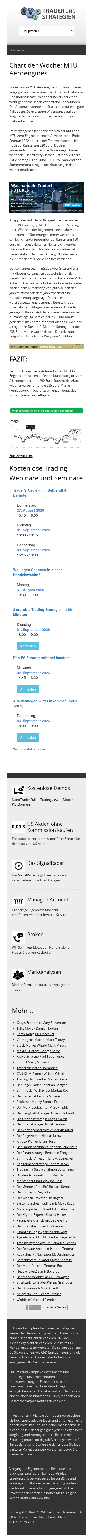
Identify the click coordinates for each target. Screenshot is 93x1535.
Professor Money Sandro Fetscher (42, 1101)
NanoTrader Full (24, 799)
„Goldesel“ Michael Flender (36, 1299)
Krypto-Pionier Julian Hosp (36, 1141)
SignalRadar (26, 875)
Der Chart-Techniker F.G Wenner (40, 1226)
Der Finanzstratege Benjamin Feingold (44, 1152)
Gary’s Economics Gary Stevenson (41, 1022)
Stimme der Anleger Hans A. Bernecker (45, 1158)
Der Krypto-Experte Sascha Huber (41, 1214)
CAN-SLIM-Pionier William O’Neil (40, 1073)
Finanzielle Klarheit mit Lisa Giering (42, 1220)
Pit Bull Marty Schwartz (34, 1062)
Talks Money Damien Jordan (37, 1028)
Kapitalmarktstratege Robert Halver (43, 1164)
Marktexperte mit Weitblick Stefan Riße (45, 1209)
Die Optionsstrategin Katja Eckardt (42, 1119)
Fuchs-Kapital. (41, 395)
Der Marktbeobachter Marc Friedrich (43, 1107)
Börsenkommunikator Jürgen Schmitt (44, 1260)
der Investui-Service (51, 914)
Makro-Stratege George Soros (38, 1051)
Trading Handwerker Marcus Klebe (42, 1079)
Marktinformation (25, 984)
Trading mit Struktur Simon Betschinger (46, 1169)
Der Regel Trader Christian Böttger (42, 1085)
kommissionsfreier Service (55, 838)
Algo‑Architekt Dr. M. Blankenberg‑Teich (46, 1237)
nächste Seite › (55, 1307)
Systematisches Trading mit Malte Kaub (46, 1203)
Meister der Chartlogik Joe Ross (39, 1181)
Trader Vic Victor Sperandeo (37, 1068)
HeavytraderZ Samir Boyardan (39, 1271)
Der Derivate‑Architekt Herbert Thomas (45, 1248)
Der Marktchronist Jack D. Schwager (43, 1277)
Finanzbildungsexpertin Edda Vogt (42, 1232)
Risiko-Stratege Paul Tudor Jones (40, 1056)
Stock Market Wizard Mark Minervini (43, 1045)
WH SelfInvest (22, 947)
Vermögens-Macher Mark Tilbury (41, 1039)
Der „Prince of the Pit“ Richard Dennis (44, 1186)
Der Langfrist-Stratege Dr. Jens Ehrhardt (45, 1113)
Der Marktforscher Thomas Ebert (41, 1265)
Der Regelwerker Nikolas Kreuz (39, 1135)
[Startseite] (46, 14)
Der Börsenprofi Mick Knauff (37, 1288)
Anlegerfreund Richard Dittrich (39, 1294)
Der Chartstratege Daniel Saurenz (41, 1124)
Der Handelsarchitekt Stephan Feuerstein (47, 1147)
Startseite (16, 50)
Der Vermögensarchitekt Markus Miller (45, 1130)
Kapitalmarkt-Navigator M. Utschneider (45, 1254)
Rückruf (42, 952)
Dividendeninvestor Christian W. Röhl (44, 1175)
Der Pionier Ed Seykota (33, 1192)
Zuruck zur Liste (21, 456)
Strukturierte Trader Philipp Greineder (44, 1282)
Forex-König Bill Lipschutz (35, 1034)
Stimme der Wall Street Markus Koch (43, 1090)
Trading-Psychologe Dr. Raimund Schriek (46, 1243)
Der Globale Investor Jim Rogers (40, 1198)
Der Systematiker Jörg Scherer (38, 1096)
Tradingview (49, 799)
